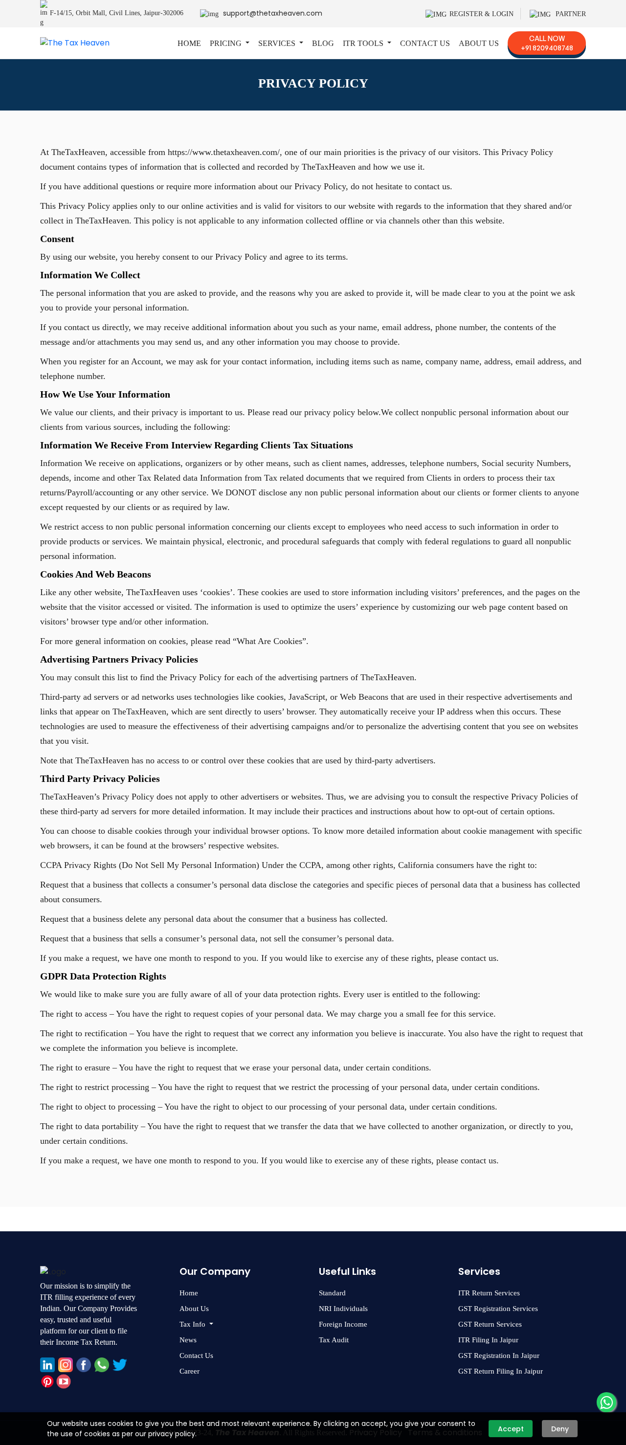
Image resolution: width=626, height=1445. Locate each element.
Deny (560, 1429)
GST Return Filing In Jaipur (500, 1371)
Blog (323, 43)
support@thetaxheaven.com (272, 13)
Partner (570, 14)
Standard (332, 1293)
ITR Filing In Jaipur (488, 1340)
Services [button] (277, 43)
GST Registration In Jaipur (498, 1355)
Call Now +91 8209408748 (547, 43)
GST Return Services (490, 1324)
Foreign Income (343, 1324)
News (188, 1340)
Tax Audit (334, 1340)
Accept (511, 1429)
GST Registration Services (498, 1308)
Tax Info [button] (193, 1324)
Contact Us (425, 43)
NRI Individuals (343, 1308)
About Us (479, 43)
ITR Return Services (489, 1293)
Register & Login (481, 14)
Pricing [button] (227, 43)
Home (189, 43)
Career (189, 1371)
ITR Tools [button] (364, 43)
